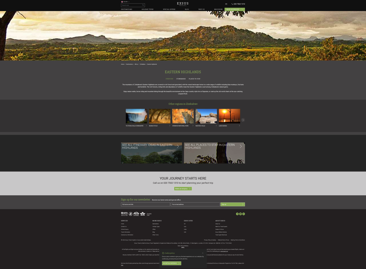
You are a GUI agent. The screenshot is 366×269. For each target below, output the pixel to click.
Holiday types (148, 9)
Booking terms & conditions (238, 240)
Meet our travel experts (221, 226)
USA (185, 232)
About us (217, 223)
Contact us (124, 226)
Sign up (224, 204)
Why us (202, 9)
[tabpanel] (183, 126)
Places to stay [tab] (194, 79)
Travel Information (125, 232)
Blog (187, 9)
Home (122, 64)
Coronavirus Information (127, 235)
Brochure (218, 9)
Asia (185, 226)
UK (184, 223)
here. (122, 265)
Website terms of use (223, 240)
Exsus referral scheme (221, 232)
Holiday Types (156, 226)
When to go (155, 235)
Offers (154, 229)
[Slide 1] (183, 51)
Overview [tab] (169, 79)
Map (357, 58)
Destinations (126, 9)
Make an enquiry (232, 9)
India (185, 229)
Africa (136, 64)
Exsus (183, 4)
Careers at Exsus (219, 229)
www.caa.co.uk (224, 251)
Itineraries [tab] (181, 79)
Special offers (169, 9)
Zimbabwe (142, 64)
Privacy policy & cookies (210, 240)
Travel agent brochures (221, 235)
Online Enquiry (124, 229)
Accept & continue (170, 263)
